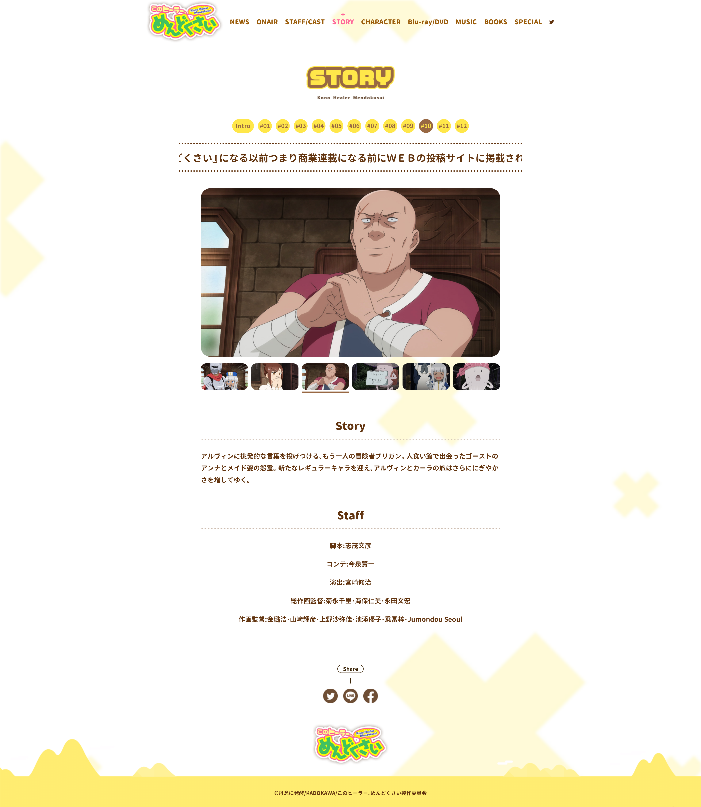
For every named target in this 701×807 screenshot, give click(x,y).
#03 (301, 126)
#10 (426, 126)
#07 (372, 126)
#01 (265, 126)
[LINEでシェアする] (350, 697)
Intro (243, 126)
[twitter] (551, 22)
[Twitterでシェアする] (330, 697)
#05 (336, 126)
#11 (444, 126)
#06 (354, 126)
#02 (283, 126)
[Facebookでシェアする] (370, 697)
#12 (462, 126)
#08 (390, 126)
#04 (318, 126)
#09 (408, 126)
